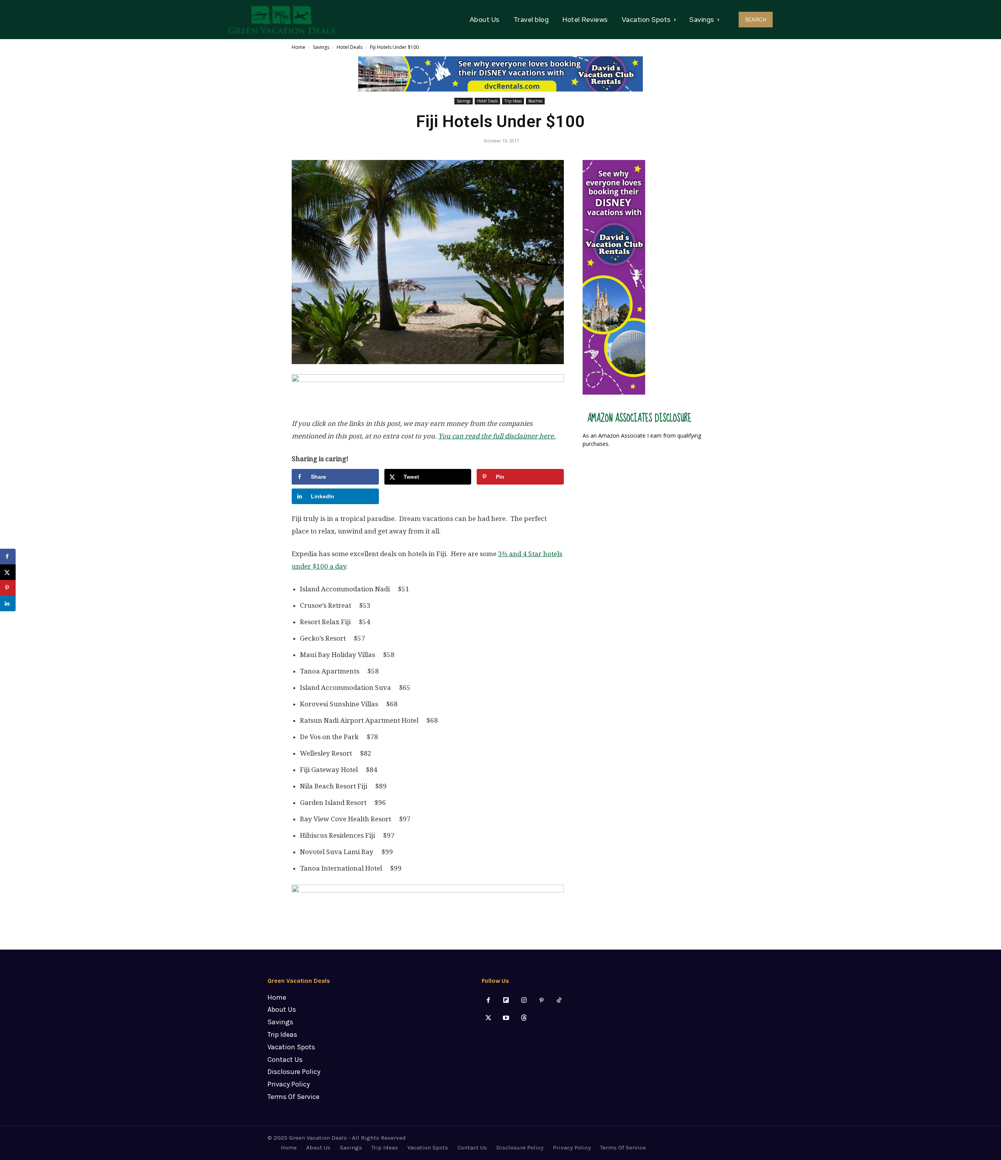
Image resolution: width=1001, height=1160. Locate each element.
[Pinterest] (541, 1000)
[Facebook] (488, 1000)
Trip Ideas (513, 101)
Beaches (535, 101)
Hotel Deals (349, 47)
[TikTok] (559, 1000)
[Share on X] (8, 572)
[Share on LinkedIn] (8, 603)
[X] (488, 1018)
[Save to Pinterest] (8, 588)
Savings (321, 47)
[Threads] (524, 1018)
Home (298, 47)
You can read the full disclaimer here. (497, 436)
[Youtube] (506, 1018)
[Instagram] (524, 1000)
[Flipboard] (506, 1000)
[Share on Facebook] (8, 556)
